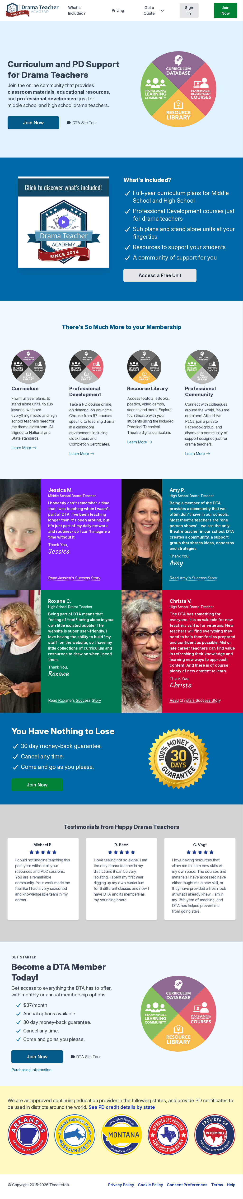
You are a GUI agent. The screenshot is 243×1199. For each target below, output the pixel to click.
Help (231, 1184)
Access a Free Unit (160, 275)
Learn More (21, 447)
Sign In (189, 10)
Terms (217, 1184)
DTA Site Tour (84, 122)
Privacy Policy (121, 1184)
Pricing (118, 10)
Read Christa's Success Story (195, 700)
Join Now (225, 10)
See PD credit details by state (122, 1107)
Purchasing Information (31, 1069)
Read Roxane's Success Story (74, 700)
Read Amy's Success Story (193, 578)
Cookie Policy (150, 1184)
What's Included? (77, 10)
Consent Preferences (187, 1184)
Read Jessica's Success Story (74, 578)
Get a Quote (149, 10)
